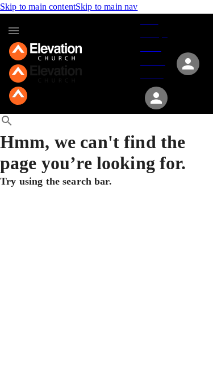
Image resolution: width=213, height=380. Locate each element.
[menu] (13, 30)
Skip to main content (38, 6)
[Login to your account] (156, 98)
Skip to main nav (106, 6)
